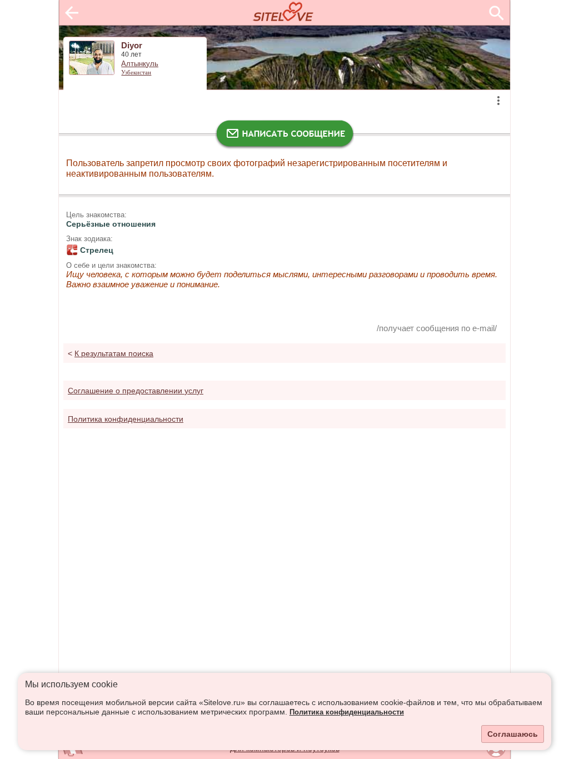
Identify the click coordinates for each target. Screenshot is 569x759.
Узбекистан (136, 72)
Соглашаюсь (512, 734)
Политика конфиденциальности (347, 712)
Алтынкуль (139, 64)
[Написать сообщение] (284, 136)
